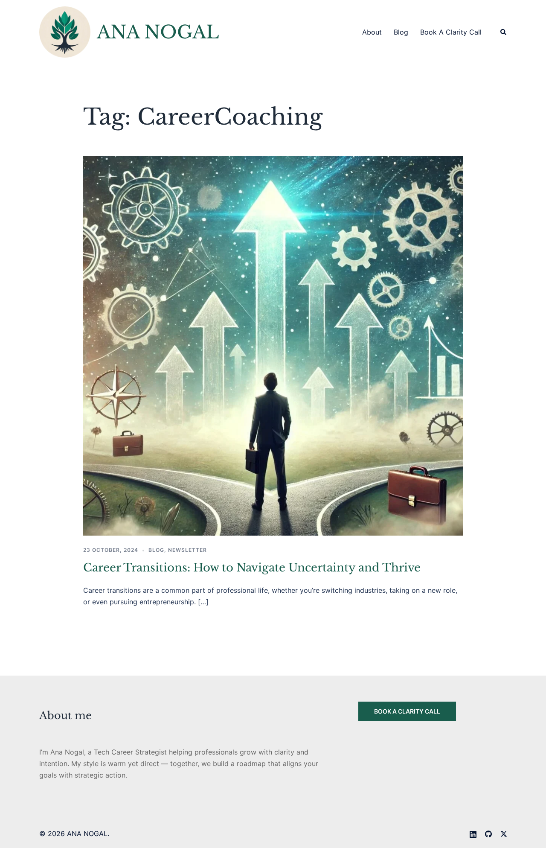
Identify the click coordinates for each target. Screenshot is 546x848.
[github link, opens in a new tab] (488, 833)
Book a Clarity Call (451, 32)
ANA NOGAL (158, 32)
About (372, 32)
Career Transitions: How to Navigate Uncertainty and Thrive (252, 567)
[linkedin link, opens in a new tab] (473, 833)
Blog (401, 32)
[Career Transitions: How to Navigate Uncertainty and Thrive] (273, 345)
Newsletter (187, 550)
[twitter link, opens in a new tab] (503, 833)
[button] (503, 32)
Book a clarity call (407, 711)
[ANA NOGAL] (64, 32)
